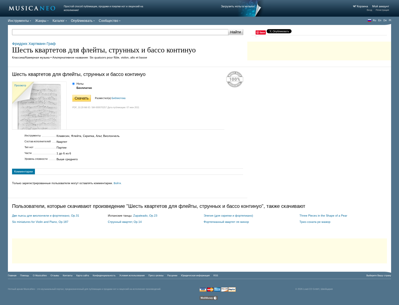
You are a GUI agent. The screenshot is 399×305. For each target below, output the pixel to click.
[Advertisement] (319, 50)
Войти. (118, 183)
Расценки (172, 275)
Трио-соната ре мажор (314, 221)
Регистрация (382, 10)
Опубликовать (81, 20)
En (379, 20)
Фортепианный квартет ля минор (226, 221)
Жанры (40, 20)
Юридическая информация (195, 275)
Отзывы (54, 275)
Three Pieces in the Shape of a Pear (323, 215)
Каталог (59, 20)
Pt (390, 20)
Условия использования (132, 275)
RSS (215, 275)
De (385, 20)
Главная (12, 275)
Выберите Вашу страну (378, 275)
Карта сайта (82, 275)
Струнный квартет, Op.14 (125, 221)
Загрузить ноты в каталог (238, 6)
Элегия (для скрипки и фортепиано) (228, 215)
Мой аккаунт (380, 6)
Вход (369, 10)
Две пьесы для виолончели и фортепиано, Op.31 (45, 215)
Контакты (68, 275)
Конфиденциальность (104, 275)
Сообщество (108, 20)
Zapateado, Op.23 (145, 215)
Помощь (24, 275)
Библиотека (119, 98)
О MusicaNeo (40, 275)
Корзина (363, 6)
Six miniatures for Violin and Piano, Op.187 (40, 221)
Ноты (80, 83)
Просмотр (20, 85)
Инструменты (18, 20)
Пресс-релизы (156, 275)
